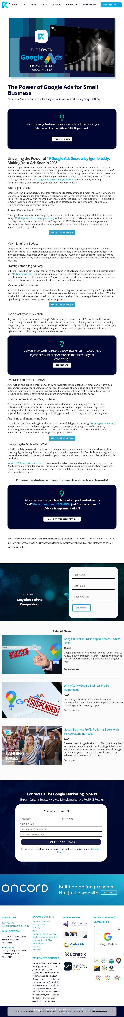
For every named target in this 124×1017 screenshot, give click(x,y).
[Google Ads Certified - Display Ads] (107, 978)
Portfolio (36, 949)
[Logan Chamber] (97, 968)
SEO (24, 5)
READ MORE (32, 654)
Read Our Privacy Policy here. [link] (96, 1011)
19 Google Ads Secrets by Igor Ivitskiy (54, 179)
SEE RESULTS (62, 364)
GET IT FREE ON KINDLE (62, 232)
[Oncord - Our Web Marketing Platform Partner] (77, 970)
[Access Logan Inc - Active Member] (75, 946)
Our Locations (89, 5)
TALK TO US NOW (62, 138)
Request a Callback (61, 842)
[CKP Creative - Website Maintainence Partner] (75, 926)
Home (14, 5)
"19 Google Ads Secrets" (25, 273)
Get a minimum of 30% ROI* (51, 504)
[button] (112, 1010)
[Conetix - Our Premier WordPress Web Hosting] (75, 957)
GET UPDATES (81, 608)
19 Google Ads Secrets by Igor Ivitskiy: (78, 158)
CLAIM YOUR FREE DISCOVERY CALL (62, 518)
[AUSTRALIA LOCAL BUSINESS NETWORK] (104, 970)
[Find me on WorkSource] (118, 961)
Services (34, 5)
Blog (45, 5)
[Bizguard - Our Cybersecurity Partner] (75, 937)
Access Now (70, 669)
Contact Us (72, 5)
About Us (57, 5)
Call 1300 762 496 (109, 4)
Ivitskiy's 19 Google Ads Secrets (24, 463)
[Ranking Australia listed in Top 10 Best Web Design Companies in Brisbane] (111, 970)
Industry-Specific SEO (42, 940)
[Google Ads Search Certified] (117, 978)
